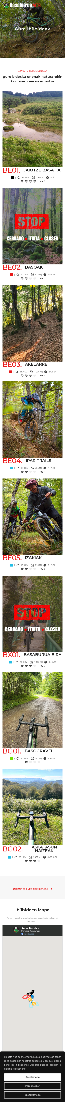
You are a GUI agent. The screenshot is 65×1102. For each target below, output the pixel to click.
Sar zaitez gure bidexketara (30, 889)
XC (32, 611)
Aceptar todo (33, 1077)
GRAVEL (32, 707)
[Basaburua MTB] (25, 6)
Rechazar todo (32, 1095)
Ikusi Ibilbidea (31, 133)
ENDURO (32, 127)
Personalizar (32, 1086)
